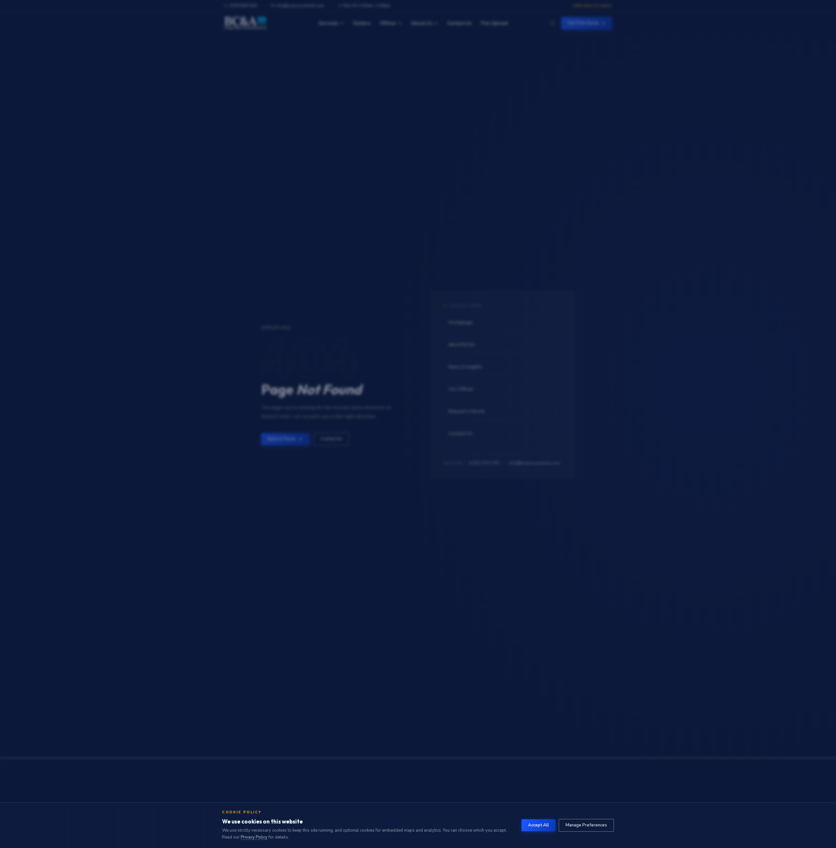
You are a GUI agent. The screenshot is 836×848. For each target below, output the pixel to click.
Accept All (538, 825)
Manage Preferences (586, 825)
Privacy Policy (254, 837)
